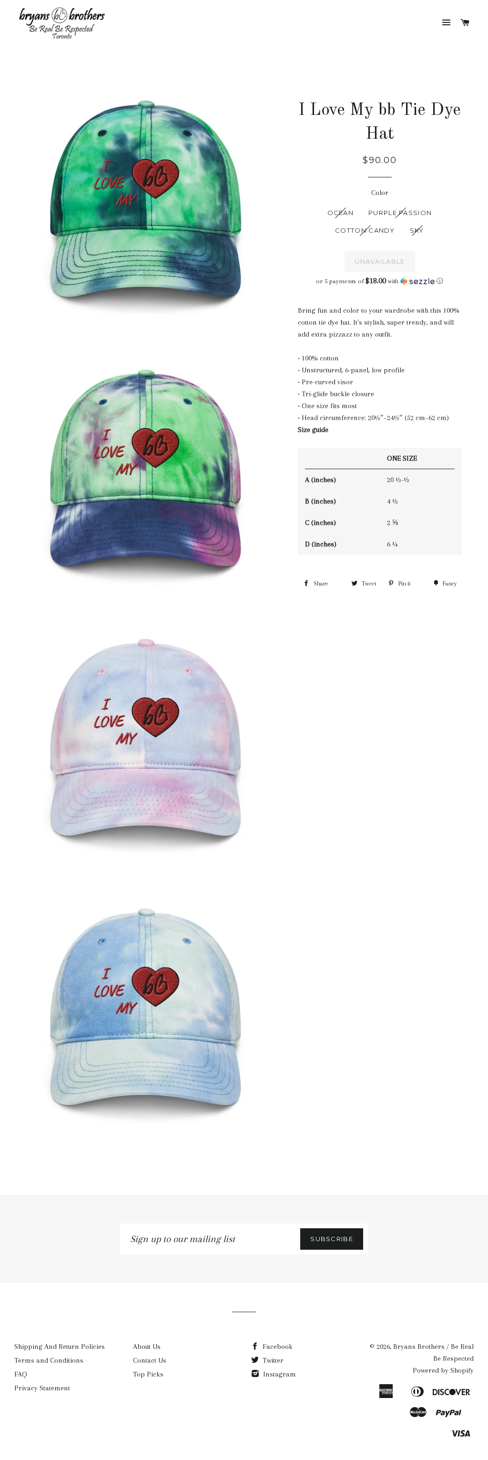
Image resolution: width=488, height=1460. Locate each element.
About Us (147, 1346)
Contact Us (149, 1360)
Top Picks (148, 1374)
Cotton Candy (365, 230)
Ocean (340, 212)
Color (379, 192)
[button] (380, 281)
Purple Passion (400, 212)
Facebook (277, 1346)
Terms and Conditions (48, 1360)
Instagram (278, 1374)
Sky (417, 230)
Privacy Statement (42, 1388)
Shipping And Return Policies (59, 1346)
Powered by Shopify (443, 1370)
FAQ (20, 1374)
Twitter (272, 1360)
